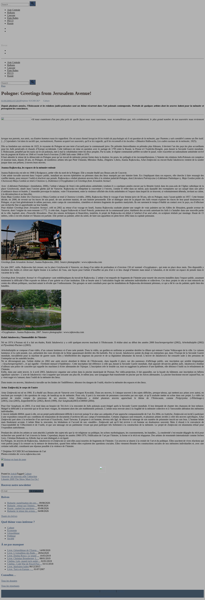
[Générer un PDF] (102, 469)
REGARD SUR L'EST (12, 40)
